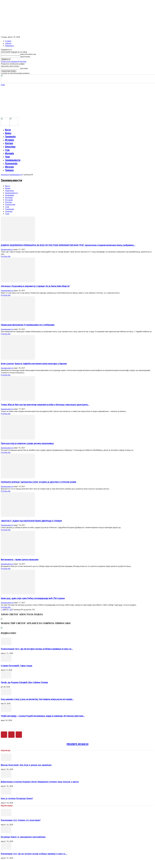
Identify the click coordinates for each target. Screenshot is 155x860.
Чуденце (9, 170)
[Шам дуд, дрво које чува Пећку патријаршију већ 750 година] (18, 594)
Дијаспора (10, 146)
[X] (11, 734)
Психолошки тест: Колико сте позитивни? (21, 820)
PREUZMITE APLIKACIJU (77, 744)
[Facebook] (4, 734)
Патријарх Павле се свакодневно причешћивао (23, 837)
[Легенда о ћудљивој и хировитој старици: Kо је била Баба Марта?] (18, 281)
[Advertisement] (77, 101)
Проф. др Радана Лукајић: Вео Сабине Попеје (24, 682)
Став (7, 150)
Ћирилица (9, 45)
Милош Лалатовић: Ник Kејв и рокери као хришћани (26, 765)
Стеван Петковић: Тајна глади (16, 665)
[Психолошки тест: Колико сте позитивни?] (6, 815)
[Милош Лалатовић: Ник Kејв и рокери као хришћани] (6, 760)
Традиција (10, 136)
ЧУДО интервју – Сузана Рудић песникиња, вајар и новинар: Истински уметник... (43, 716)
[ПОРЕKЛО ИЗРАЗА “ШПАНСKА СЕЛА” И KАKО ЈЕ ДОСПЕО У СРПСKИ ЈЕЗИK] (18, 477)
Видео (8, 133)
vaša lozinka (25, 56)
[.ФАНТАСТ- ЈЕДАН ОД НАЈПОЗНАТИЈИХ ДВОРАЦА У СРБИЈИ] (18, 516)
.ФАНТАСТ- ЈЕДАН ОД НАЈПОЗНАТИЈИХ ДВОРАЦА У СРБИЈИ (31, 520)
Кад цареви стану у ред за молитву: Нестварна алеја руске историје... (37, 699)
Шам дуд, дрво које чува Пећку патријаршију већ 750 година (33, 598)
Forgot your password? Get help (13, 61)
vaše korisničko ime (28, 54)
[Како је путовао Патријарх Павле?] (6, 794)
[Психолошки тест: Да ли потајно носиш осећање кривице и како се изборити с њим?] (6, 644)
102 (10, 609)
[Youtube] (19, 734)
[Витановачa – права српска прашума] (18, 555)
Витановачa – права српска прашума (19, 559)
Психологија (11, 163)
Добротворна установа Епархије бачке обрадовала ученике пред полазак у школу (40, 781)
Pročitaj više (5, 256)
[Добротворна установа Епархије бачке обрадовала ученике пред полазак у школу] (6, 777)
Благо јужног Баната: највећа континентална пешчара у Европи (34, 363)
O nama (8, 41)
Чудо (7, 156)
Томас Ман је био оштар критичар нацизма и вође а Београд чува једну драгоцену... (45, 404)
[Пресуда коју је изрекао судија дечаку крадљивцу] (18, 439)
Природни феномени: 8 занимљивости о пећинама (27, 324)
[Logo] (5, 125)
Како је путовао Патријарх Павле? (17, 798)
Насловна (5, 174)
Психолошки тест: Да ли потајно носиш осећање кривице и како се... (37, 648)
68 (4, 609)
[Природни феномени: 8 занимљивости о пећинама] (18, 320)
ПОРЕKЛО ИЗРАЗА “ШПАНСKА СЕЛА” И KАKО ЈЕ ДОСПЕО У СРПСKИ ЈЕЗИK (38, 482)
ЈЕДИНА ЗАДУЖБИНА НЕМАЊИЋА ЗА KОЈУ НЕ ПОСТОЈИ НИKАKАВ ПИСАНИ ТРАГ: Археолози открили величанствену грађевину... (68, 245)
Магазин (9, 166)
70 (7, 609)
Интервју (9, 153)
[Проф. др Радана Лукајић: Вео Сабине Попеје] (6, 678)
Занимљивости (12, 160)
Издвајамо (9, 195)
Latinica (8, 43)
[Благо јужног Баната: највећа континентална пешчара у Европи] (18, 359)
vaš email (24, 68)
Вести (8, 129)
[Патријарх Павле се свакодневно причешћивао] (6, 832)
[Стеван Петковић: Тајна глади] (6, 661)
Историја (9, 139)
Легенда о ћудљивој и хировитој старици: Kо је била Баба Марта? (35, 286)
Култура (9, 143)
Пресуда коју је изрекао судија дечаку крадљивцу (27, 443)
